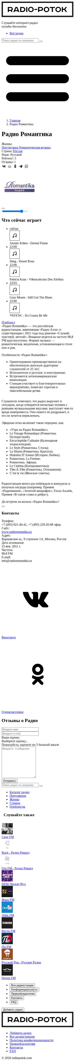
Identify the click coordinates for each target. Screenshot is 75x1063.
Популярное (18, 795)
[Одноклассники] (15, 166)
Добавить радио (20, 1033)
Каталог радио (19, 792)
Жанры (14, 799)
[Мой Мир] (9, 166)
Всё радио (16, 33)
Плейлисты (17, 806)
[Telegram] (20, 166)
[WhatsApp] (26, 166)
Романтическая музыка (35, 147)
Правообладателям (22, 1044)
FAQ (13, 1051)
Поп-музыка (10, 147)
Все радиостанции (22, 1036)
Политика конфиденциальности (31, 1040)
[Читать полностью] (3, 506)
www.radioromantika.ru (17, 532)
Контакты (16, 1047)
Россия (17, 151)
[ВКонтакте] (4, 166)
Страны (15, 803)
